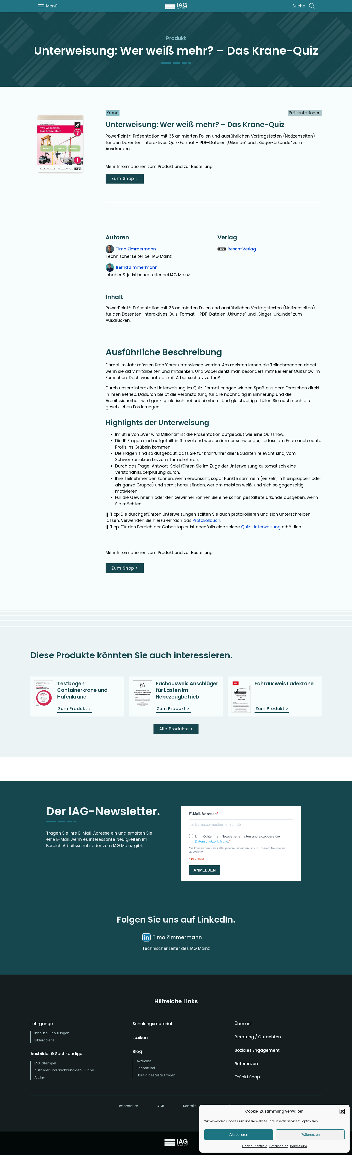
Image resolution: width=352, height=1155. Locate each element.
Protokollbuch (206, 520)
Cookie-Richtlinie (254, 1146)
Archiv (39, 1077)
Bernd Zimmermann (137, 267)
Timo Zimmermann (136, 249)
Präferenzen (310, 1134)
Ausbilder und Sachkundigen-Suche (64, 1070)
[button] (342, 1111)
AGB (160, 1105)
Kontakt (189, 1105)
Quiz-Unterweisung (261, 527)
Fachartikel (146, 1068)
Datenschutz (278, 1146)
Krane (113, 113)
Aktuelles (144, 1061)
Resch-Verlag (242, 249)
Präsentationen (305, 113)
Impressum (298, 1146)
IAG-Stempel (45, 1063)
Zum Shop (124, 178)
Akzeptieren (238, 1134)
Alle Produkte (176, 729)
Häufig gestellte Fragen (156, 1075)
